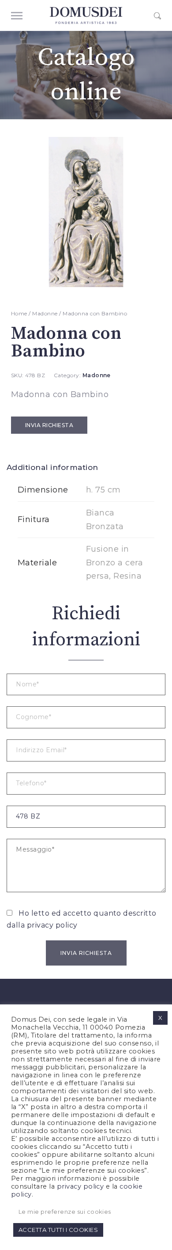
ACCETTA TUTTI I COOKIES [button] (58, 1229)
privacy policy (52, 925)
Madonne (44, 313)
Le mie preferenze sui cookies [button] (65, 1211)
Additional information (52, 467)
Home (19, 313)
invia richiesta (49, 425)
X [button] (160, 1017)
